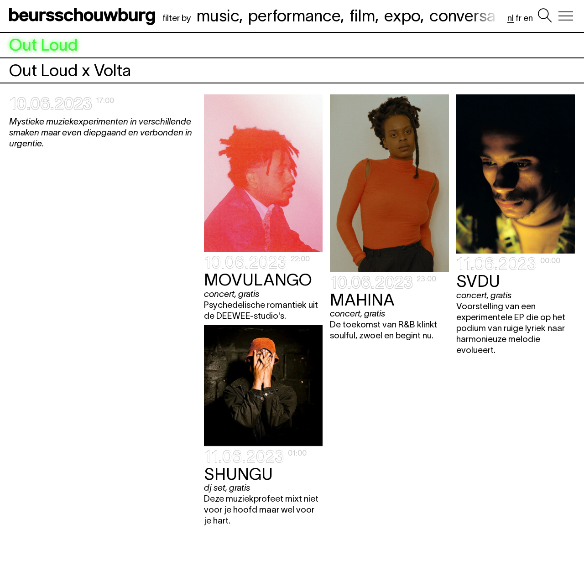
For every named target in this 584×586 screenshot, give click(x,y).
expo (402, 15)
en (528, 18)
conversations (480, 15)
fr (518, 18)
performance (294, 15)
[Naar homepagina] (84, 16)
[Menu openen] (566, 16)
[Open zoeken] (545, 16)
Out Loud (43, 45)
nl (510, 18)
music (218, 15)
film (362, 15)
